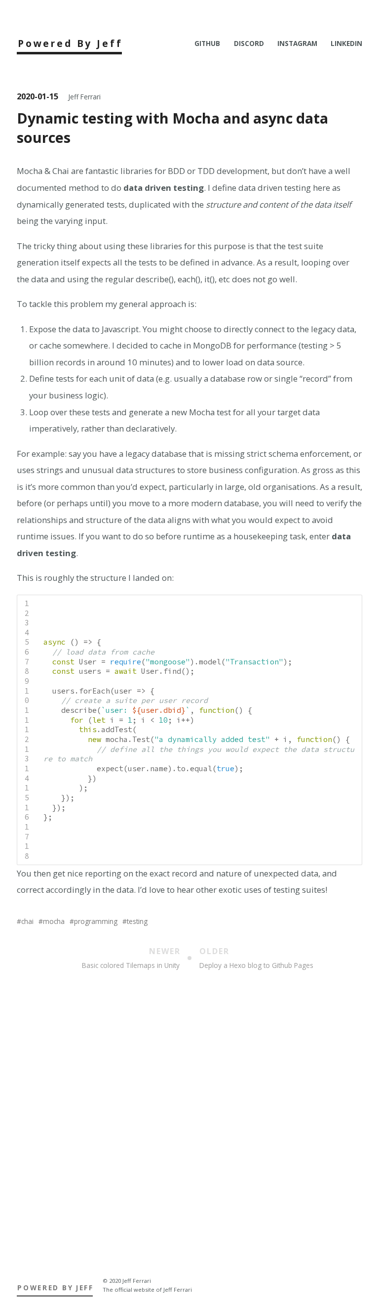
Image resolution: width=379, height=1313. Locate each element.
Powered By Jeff (70, 43)
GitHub (207, 43)
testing (137, 921)
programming (95, 921)
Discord (249, 43)
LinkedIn (346, 43)
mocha (54, 921)
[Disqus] (189, 1133)
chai (27, 921)
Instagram (297, 43)
